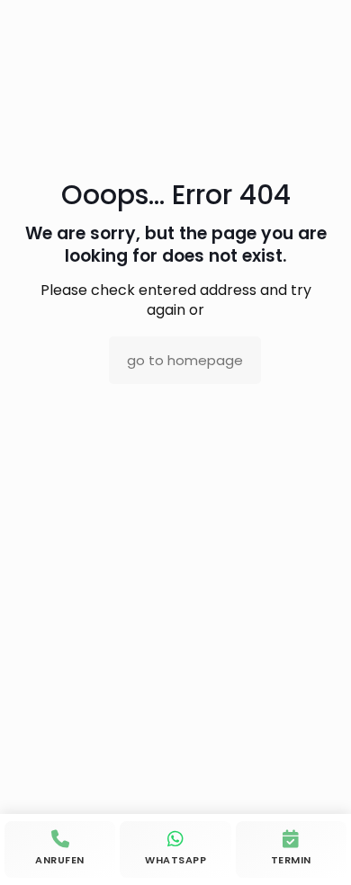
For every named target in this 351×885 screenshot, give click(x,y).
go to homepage (185, 360)
